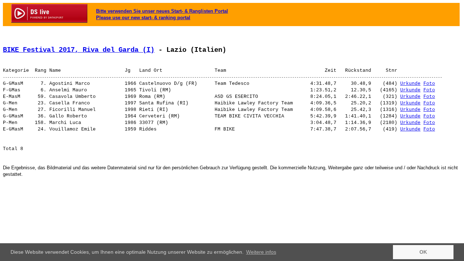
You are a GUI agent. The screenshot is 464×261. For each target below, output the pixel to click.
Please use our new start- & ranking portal (143, 17)
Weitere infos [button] (261, 252)
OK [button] (423, 252)
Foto (429, 83)
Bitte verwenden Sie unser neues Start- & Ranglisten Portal (162, 11)
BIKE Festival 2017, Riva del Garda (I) (78, 50)
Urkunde (410, 83)
